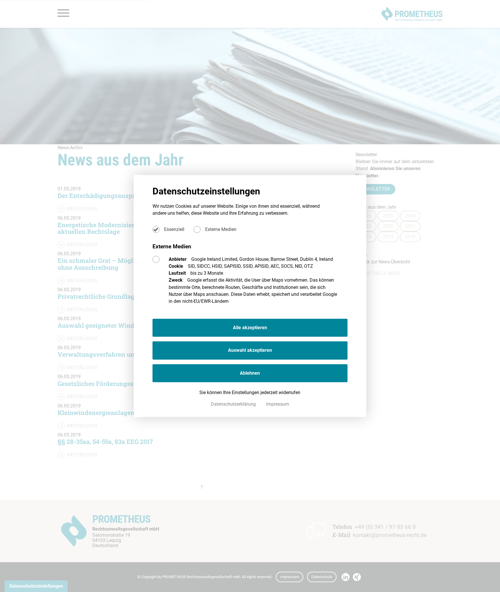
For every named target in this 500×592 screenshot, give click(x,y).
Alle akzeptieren (250, 327)
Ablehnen (250, 373)
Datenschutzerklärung (234, 404)
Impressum (277, 404)
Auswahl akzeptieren (250, 350)
